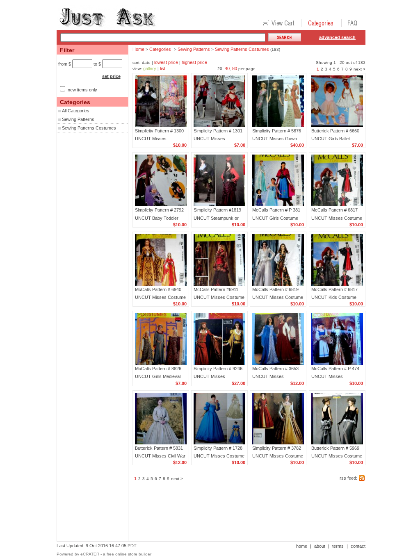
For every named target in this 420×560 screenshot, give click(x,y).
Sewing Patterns (78, 119)
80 (234, 68)
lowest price (166, 62)
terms (338, 546)
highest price (194, 62)
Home (138, 49)
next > (359, 69)
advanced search (337, 37)
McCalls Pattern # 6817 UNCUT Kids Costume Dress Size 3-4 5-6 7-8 (334, 297)
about (319, 546)
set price (111, 76)
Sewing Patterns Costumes (89, 127)
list (162, 68)
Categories (160, 49)
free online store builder (129, 554)
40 (227, 68)
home (301, 546)
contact (358, 546)
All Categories (75, 110)
